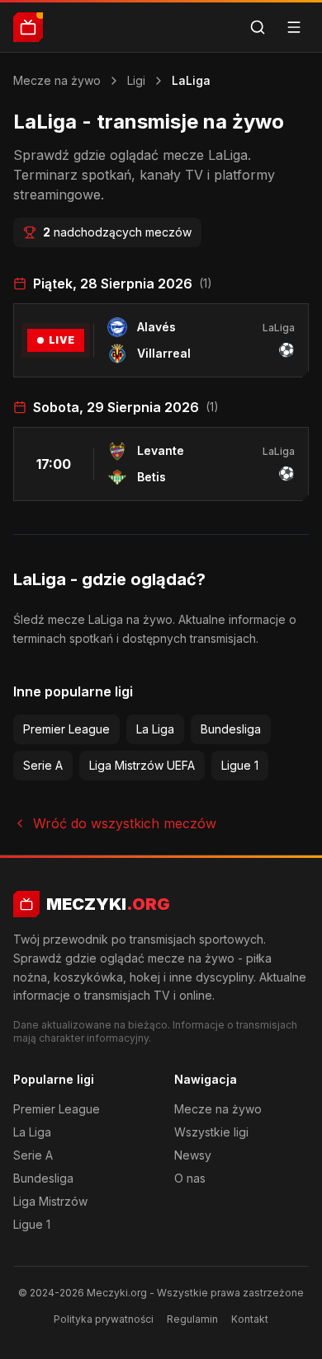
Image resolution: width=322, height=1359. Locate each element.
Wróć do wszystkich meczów (124, 823)
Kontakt (249, 1319)
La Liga (155, 729)
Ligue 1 (239, 765)
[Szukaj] (257, 27)
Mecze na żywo (57, 80)
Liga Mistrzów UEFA (142, 765)
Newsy (192, 1155)
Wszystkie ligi (211, 1132)
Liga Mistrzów (50, 1201)
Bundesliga (231, 729)
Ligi (136, 80)
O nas (190, 1178)
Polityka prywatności (104, 1319)
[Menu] (294, 27)
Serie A (43, 765)
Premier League (66, 729)
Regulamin (192, 1319)
